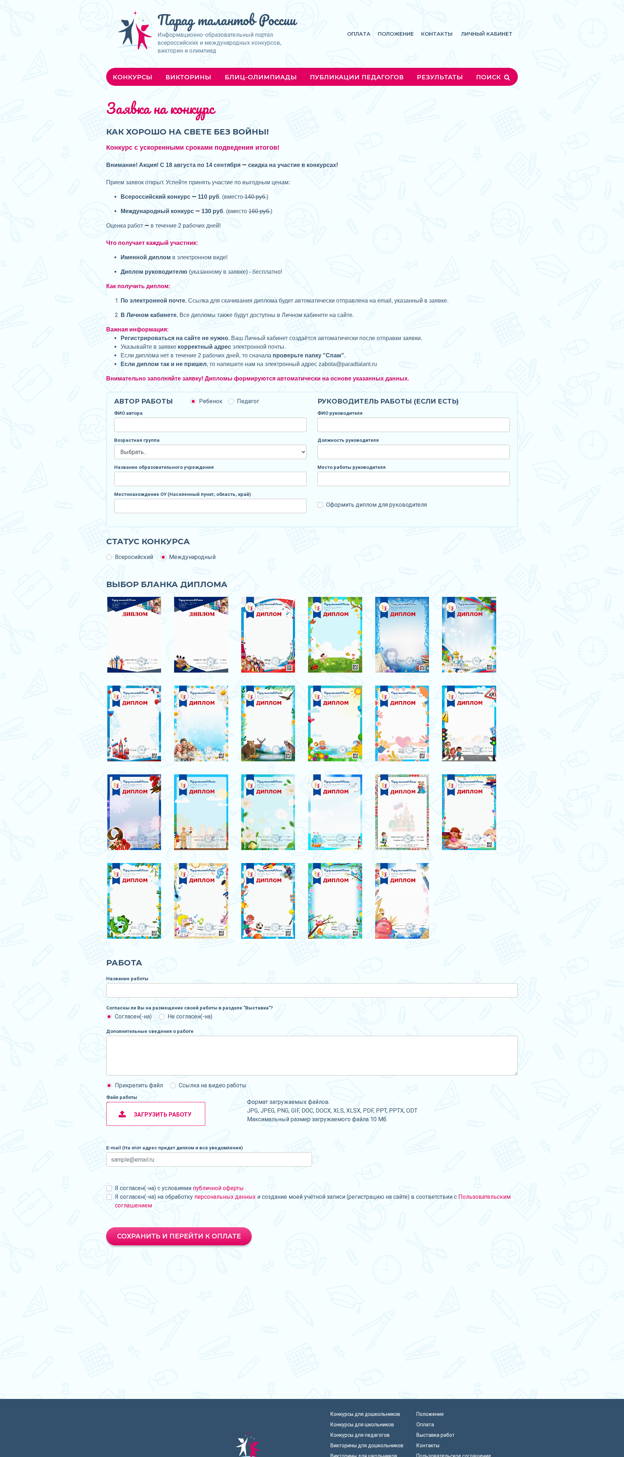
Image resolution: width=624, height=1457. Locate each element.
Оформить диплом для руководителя (376, 504)
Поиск (489, 77)
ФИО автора (128, 413)
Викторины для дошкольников (366, 1445)
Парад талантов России (226, 19)
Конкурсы (132, 77)
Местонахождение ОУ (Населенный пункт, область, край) (182, 494)
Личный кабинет (486, 34)
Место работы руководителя (351, 467)
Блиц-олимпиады (261, 77)
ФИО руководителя (340, 413)
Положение (396, 34)
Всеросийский (134, 557)
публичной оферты (218, 1188)
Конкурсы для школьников (362, 1424)
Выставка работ (435, 1435)
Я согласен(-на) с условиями (179, 1188)
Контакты (436, 34)
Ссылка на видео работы (213, 1085)
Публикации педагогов (357, 77)
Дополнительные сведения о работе (150, 1031)
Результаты (440, 77)
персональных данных (225, 1196)
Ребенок (210, 401)
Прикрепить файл (139, 1085)
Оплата (358, 34)
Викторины (188, 77)
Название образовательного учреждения (164, 467)
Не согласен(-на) (190, 1016)
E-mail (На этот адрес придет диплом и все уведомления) (174, 1147)
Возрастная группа (137, 440)
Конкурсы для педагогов (360, 1435)
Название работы (127, 978)
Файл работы (121, 1097)
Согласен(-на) (133, 1016)
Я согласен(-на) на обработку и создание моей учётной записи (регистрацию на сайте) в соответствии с (313, 1201)
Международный (192, 557)
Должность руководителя (348, 440)
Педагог (248, 401)
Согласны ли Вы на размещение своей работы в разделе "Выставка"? (189, 1008)
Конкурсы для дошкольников (365, 1414)
